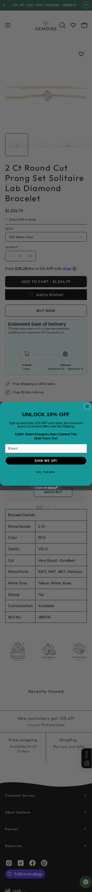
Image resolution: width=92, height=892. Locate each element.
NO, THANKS (46, 472)
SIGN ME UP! (46, 460)
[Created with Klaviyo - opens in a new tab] (46, 488)
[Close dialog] (87, 407)
